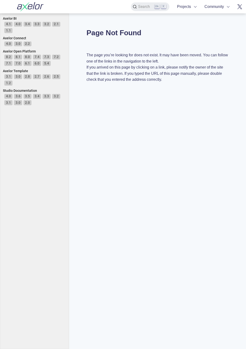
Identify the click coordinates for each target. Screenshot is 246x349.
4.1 (8, 24)
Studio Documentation (20, 91)
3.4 (27, 24)
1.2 (8, 83)
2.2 (27, 44)
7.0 (18, 63)
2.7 (37, 76)
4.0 (18, 24)
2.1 (56, 24)
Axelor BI (10, 18)
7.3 (46, 57)
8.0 (27, 57)
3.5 (27, 96)
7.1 (8, 63)
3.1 (8, 76)
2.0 (27, 103)
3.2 (46, 24)
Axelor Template (15, 71)
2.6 (46, 76)
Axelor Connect (14, 38)
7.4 (37, 57)
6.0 (37, 63)
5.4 (46, 63)
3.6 (18, 96)
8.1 (18, 57)
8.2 (8, 57)
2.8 (27, 76)
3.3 (37, 24)
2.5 (56, 76)
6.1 (27, 63)
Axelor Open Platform (19, 51)
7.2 (56, 57)
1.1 (8, 30)
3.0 (18, 44)
